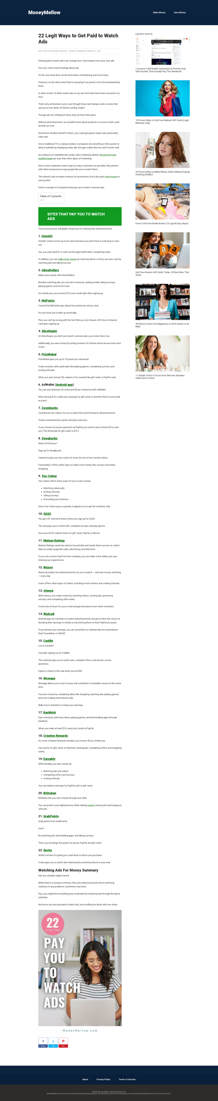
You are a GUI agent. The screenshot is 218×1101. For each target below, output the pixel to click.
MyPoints (48, 300)
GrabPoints (51, 816)
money (90, 805)
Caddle (48, 640)
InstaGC (47, 236)
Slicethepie (49, 331)
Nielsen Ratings (54, 540)
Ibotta (47, 850)
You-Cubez (49, 476)
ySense (48, 590)
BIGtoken (49, 793)
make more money (67, 259)
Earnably (49, 759)
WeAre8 (48, 614)
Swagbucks (50, 438)
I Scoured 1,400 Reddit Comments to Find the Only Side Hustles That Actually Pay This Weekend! (160, 70)
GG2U (47, 514)
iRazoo (48, 567)
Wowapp (49, 678)
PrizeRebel (49, 354)
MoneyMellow (44, 12)
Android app (64, 384)
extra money (111, 176)
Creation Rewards (55, 735)
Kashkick (49, 712)
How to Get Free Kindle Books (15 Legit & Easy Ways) (161, 223)
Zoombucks (50, 408)
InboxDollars (50, 270)
